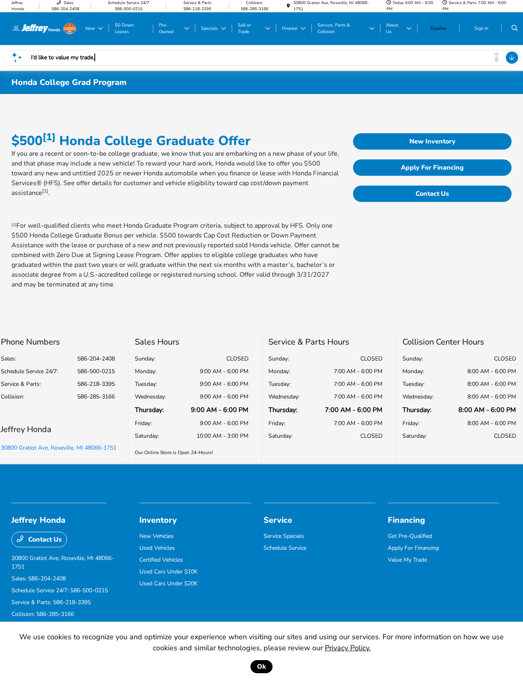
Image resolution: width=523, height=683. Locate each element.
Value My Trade (407, 560)
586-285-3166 (96, 397)
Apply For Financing (432, 167)
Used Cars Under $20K (168, 583)
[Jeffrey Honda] (44, 28)
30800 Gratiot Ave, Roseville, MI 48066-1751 (58, 448)
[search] (515, 29)
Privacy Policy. (348, 648)
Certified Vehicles (161, 560)
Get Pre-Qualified (410, 536)
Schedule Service (285, 548)
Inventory (158, 520)
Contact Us (432, 193)
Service (278, 520)
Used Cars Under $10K (168, 572)
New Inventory (432, 141)
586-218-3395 (96, 384)
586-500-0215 (96, 371)
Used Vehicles (157, 548)
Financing (406, 520)
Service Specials (284, 536)
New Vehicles (156, 536)
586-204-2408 (96, 359)
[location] (288, 6)
